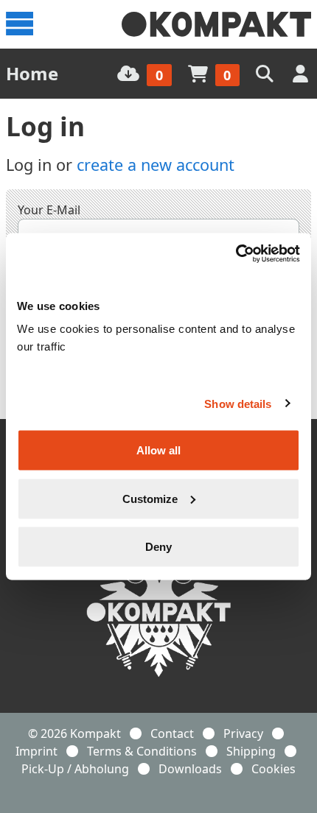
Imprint (36, 751)
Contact (172, 733)
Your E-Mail (49, 210)
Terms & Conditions (142, 751)
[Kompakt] (216, 24)
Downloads (190, 769)
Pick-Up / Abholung (75, 769)
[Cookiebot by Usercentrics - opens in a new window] (235, 254)
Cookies (273, 769)
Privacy (243, 733)
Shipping (251, 751)
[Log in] (302, 73)
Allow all (158, 450)
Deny (158, 547)
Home (32, 73)
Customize (150, 498)
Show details (237, 403)
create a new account (155, 164)
